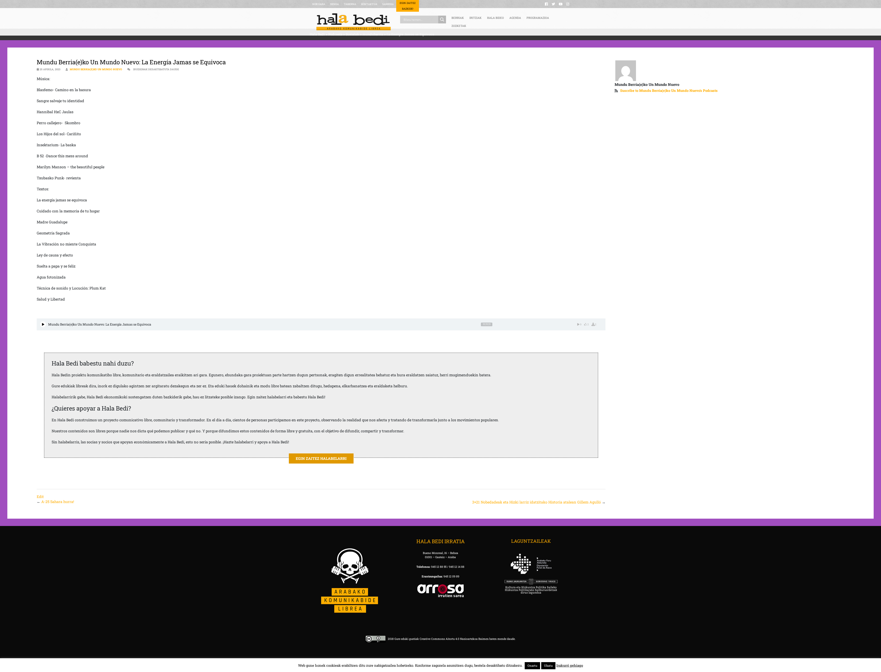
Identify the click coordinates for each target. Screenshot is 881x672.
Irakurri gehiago (569, 665)
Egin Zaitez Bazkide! (407, 5)
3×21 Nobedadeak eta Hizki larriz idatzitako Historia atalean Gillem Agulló (536, 502)
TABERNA (350, 4)
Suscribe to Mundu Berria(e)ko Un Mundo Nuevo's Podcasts (669, 90)
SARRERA (388, 4)
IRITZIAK (475, 18)
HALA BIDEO (495, 18)
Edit (40, 496)
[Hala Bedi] (353, 21)
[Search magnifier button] (442, 19)
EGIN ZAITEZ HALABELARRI (321, 458)
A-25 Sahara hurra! (57, 501)
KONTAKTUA (369, 4)
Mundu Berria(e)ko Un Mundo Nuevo (96, 69)
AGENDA (515, 18)
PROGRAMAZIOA (538, 18)
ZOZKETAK (459, 26)
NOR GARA (318, 4)
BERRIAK (458, 18)
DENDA (334, 4)
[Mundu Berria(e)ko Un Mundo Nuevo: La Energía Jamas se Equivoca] (43, 324)
